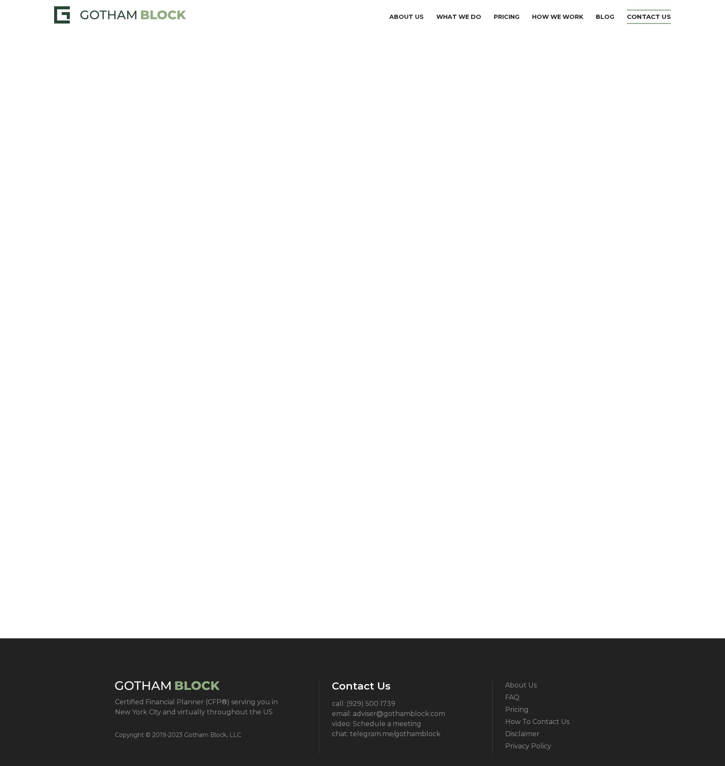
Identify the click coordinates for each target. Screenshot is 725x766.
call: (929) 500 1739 (363, 704)
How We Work (557, 17)
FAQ (512, 697)
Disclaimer (522, 734)
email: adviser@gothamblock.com (388, 714)
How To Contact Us (537, 722)
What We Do (458, 17)
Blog (605, 17)
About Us (406, 17)
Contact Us (649, 17)
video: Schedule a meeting (376, 724)
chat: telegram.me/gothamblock (386, 734)
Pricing (506, 17)
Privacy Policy (528, 746)
